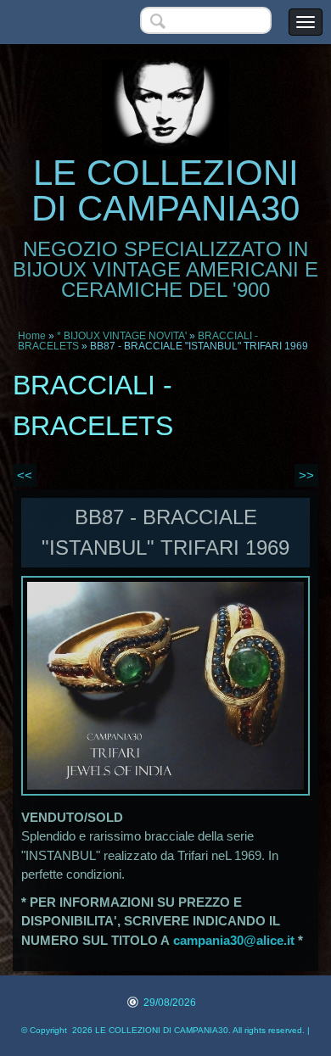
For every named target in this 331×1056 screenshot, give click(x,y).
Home (32, 336)
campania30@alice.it (234, 940)
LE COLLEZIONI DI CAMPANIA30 (165, 190)
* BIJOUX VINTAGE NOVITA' (122, 336)
